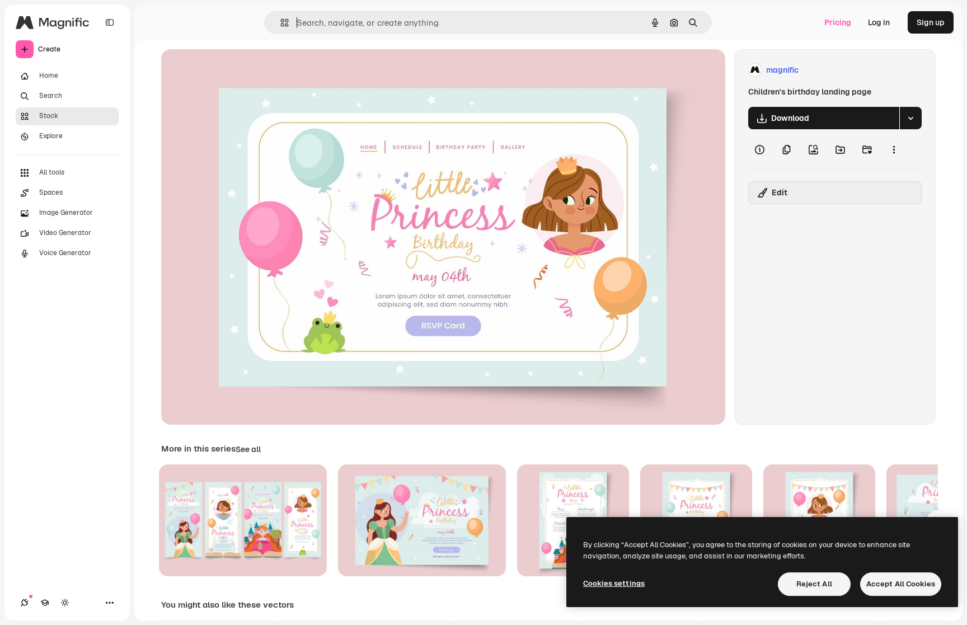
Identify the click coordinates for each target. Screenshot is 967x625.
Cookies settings (614, 583)
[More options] (893, 149)
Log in (879, 22)
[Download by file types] (910, 118)
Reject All (814, 584)
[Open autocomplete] (280, 22)
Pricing (837, 22)
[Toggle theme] (65, 603)
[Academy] (45, 603)
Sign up (931, 22)
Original (232, 70)
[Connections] (25, 603)
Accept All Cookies (900, 584)
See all (248, 449)
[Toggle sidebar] (110, 22)
